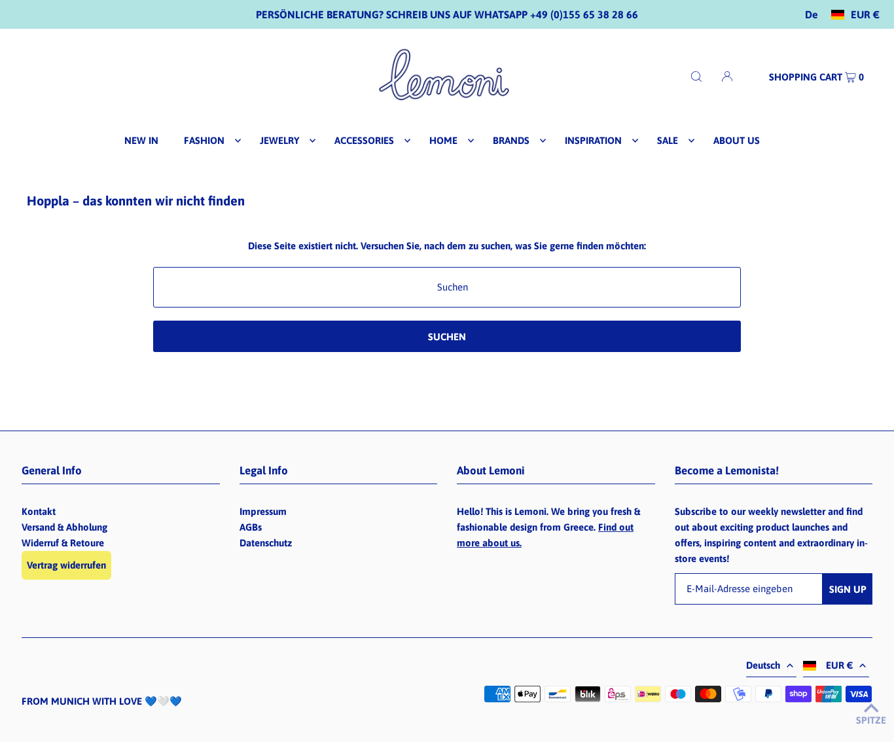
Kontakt (39, 511)
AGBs (251, 527)
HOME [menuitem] (443, 140)
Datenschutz (266, 542)
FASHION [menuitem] (204, 140)
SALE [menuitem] (667, 140)
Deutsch (763, 665)
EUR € (865, 15)
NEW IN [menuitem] (141, 140)
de (811, 15)
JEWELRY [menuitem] (279, 140)
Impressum (263, 511)
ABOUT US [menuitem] (736, 140)
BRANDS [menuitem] (511, 140)
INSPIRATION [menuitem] (593, 140)
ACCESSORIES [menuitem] (364, 140)
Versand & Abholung (64, 527)
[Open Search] (696, 76)
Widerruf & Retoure (63, 542)
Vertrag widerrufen (66, 565)
